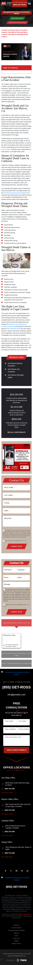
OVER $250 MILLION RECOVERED (17, 22)
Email (7, 510)
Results (16, 933)
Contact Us (16, 938)
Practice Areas (16, 927)
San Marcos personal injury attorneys (16, 193)
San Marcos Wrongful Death (16, 376)
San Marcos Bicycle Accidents (15, 364)
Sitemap (16, 941)
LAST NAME (22, 721)
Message (7, 518)
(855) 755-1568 (10, 788)
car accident (6, 149)
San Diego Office (8, 778)
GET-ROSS (16, 886)
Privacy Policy (24, 540)
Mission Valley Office (9, 799)
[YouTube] (22, 871)
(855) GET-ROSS (19, 4)
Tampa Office (6, 842)
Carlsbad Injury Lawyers (16, 930)
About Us (16, 925)
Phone (6, 503)
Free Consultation (17, 18)
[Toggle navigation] (29, 3)
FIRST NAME (9, 721)
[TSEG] (16, 960)
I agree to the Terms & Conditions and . (16, 540)
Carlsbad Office (7, 821)
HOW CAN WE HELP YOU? (13, 737)
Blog (16, 935)
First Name (9, 487)
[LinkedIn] (27, 871)
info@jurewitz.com (16, 694)
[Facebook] (5, 871)
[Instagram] (16, 871)
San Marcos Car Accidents (14, 370)
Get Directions (7, 792)
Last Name (9, 495)
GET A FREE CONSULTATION (20, 2)
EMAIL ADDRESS (10, 729)
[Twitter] (11, 871)
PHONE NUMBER (23, 729)
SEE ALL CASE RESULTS (16, 432)
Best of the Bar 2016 (13, 328)
